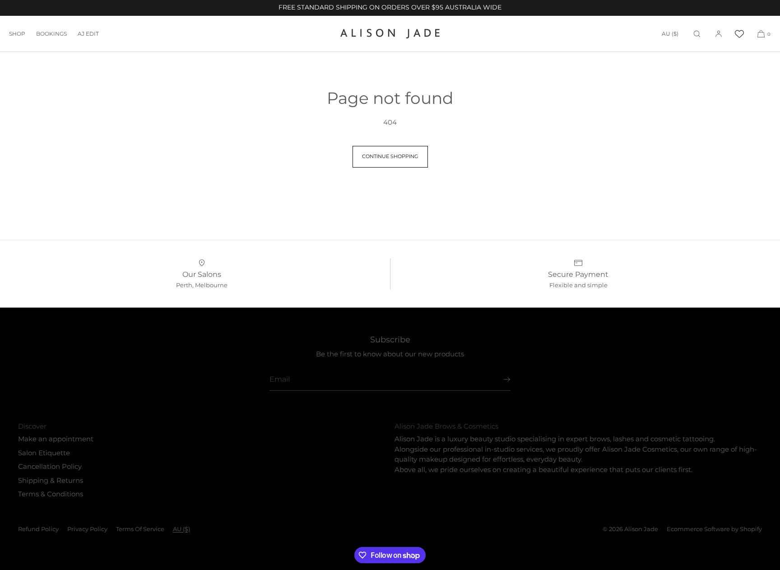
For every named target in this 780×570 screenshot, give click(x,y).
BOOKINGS (51, 33)
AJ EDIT (88, 33)
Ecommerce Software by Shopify (714, 529)
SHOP (17, 33)
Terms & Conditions (50, 494)
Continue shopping (390, 156)
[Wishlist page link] (739, 33)
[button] (697, 33)
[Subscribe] (499, 379)
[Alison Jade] (390, 34)
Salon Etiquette (44, 453)
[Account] (719, 33)
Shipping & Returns (50, 480)
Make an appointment (55, 439)
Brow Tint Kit (83, 547)
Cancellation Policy (50, 466)
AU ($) (670, 33)
